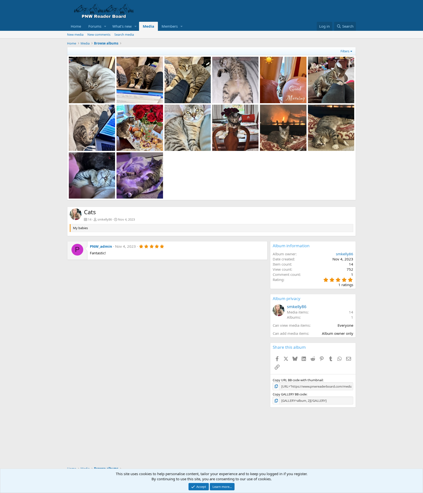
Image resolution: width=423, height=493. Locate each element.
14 (351, 312)
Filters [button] (345, 51)
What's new (122, 26)
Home (76, 26)
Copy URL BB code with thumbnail (298, 380)
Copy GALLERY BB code (289, 394)
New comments (98, 34)
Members (170, 26)
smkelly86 (104, 219)
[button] (105, 26)
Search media (124, 34)
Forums (94, 26)
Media (148, 26)
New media (75, 34)
